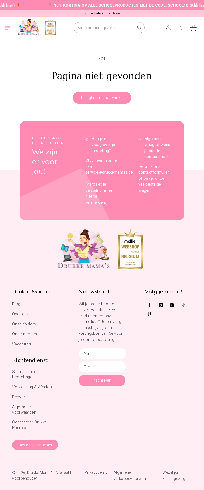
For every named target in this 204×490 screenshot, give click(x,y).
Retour (18, 397)
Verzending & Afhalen (32, 387)
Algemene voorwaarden (24, 409)
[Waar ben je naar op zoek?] (139, 27)
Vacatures (21, 344)
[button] (10, 28)
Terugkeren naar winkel (102, 98)
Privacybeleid (96, 472)
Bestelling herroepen (35, 445)
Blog (16, 303)
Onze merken (24, 334)
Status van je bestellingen (24, 374)
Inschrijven (102, 380)
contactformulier (153, 172)
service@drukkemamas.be (109, 172)
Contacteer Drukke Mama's (29, 425)
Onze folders (24, 324)
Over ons (20, 314)
